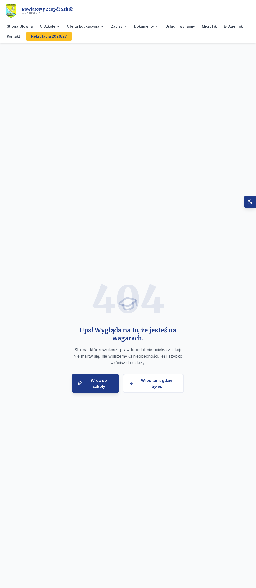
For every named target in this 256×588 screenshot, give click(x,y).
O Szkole (48, 26)
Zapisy (117, 26)
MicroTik (209, 26)
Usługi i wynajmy (180, 26)
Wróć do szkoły (99, 383)
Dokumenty (144, 26)
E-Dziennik (233, 26)
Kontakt (13, 36)
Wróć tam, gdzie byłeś (157, 383)
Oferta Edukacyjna (83, 26)
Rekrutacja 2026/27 (49, 36)
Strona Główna (20, 26)
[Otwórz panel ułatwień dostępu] (250, 202)
